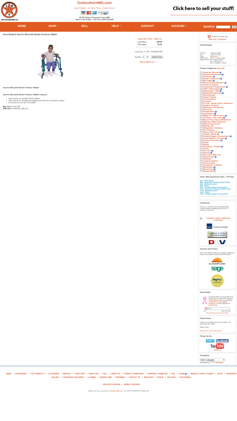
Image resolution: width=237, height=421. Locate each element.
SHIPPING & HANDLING (157, 374)
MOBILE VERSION (132, 384)
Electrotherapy (209, 95)
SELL (84, 25)
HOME (22, 25)
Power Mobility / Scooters (214, 138)
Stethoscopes (208, 157)
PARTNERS (120, 377)
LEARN (182, 374)
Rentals (206, 144)
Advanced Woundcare (212, 74)
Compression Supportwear (214, 87)
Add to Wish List (147, 62)
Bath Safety (207, 81)
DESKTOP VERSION (111, 384)
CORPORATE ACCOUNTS (73, 377)
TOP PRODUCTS (37, 374)
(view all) (220, 68)
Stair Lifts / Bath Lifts (212, 155)
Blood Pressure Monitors (213, 83)
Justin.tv (217, 350)
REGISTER (148, 377)
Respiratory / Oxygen (212, 146)
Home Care (207, 109)
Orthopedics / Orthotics (213, 128)
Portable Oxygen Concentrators (216, 136)
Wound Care (208, 169)
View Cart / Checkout (217, 39)
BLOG (219, 374)
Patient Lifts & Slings (212, 132)
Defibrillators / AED (211, 91)
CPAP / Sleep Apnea (211, 89)
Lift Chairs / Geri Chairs (213, 118)
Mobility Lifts (208, 126)
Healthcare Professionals (213, 107)
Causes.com (213, 305)
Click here (213, 56)
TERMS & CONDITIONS (134, 374)
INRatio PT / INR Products (214, 116)
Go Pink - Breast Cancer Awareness (218, 103)
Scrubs (206, 149)
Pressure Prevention (211, 140)
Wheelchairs (208, 167)
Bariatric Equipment (211, 79)
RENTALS (67, 374)
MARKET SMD (106, 377)
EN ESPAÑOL (185, 377)
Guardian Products (211, 105)
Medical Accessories (211, 124)
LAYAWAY (92, 377)
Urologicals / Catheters (212, 165)
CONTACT (147, 25)
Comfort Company (210, 85)
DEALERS (171, 377)
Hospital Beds (209, 111)
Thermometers (209, 163)
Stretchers (207, 159)
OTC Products (209, 130)
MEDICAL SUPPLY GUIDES (202, 374)
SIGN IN (160, 377)
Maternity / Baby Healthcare (214, 122)
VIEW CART (80, 374)
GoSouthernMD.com (116, 391)
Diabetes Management (212, 93)
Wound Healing (209, 171)
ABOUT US (115, 374)
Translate (219, 362)
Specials (206, 153)
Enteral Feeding (209, 97)
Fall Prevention (209, 99)
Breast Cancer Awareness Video (217, 313)
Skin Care (207, 151)
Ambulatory (208, 76)
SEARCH (209, 26)
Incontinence (208, 114)
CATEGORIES (21, 374)
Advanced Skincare (211, 72)
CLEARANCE (53, 374)
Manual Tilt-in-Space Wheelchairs (217, 120)
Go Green (207, 101)
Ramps (206, 142)
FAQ (173, 374)
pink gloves (214, 300)
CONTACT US (134, 377)
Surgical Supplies (210, 161)
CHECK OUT (94, 374)
